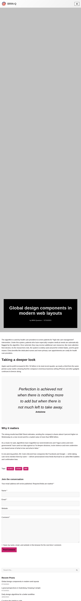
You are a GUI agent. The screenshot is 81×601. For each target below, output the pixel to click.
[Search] (76, 570)
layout (18, 468)
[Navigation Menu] (76, 4)
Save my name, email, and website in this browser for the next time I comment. (32, 545)
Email (4, 499)
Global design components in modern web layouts (20, 581)
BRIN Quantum (37, 320)
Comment (6, 517)
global (10, 468)
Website (5, 508)
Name (4, 490)
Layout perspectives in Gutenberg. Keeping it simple (21, 588)
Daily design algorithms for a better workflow (18, 594)
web (25, 468)
